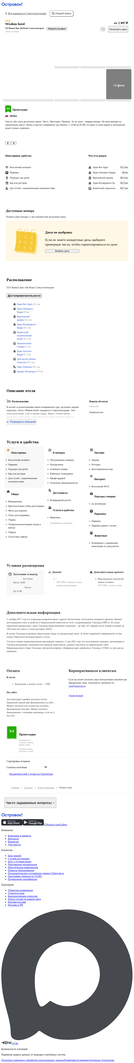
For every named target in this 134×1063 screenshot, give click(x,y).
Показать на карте (57, 29)
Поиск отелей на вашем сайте (24, 899)
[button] (28, 68)
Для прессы (14, 844)
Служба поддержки (19, 858)
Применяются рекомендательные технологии (89, 1060)
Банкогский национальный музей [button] (24, 335)
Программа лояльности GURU (25, 876)
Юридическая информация (23, 867)
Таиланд (28, 787)
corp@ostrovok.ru (77, 686)
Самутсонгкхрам (46, 787)
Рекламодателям (17, 902)
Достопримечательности (24, 295)
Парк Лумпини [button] (24, 367)
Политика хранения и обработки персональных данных (32, 1060)
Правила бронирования (21, 870)
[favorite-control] (103, 29)
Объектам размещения (20, 890)
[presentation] (27, 764)
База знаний (14, 855)
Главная (15, 787)
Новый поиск (63, 13)
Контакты (13, 838)
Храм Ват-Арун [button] (24, 304)
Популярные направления (22, 864)
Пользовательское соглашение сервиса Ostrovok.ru (36, 873)
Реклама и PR (15, 905)
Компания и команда (19, 835)
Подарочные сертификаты (22, 879)
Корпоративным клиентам (22, 896)
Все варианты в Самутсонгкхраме (27, 13)
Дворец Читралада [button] (26, 371)
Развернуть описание (23, 421)
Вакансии (13, 841)
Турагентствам (16, 893)
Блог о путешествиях (19, 861)
